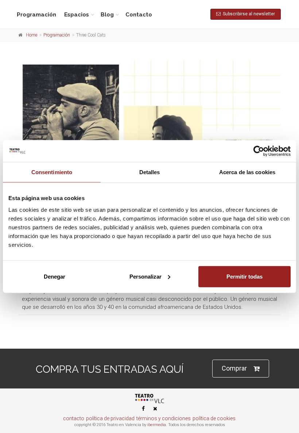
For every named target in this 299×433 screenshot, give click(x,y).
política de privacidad (110, 418)
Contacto (138, 14)
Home (31, 35)
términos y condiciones (163, 418)
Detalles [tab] (149, 172)
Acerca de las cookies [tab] (247, 172)
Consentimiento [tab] (51, 172)
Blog (107, 14)
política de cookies (214, 418)
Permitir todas (244, 276)
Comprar (234, 368)
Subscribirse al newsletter (248, 13)
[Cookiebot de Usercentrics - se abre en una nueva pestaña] (259, 151)
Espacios (76, 14)
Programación (36, 14)
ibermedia (156, 424)
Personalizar (145, 276)
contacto (73, 418)
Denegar (54, 276)
